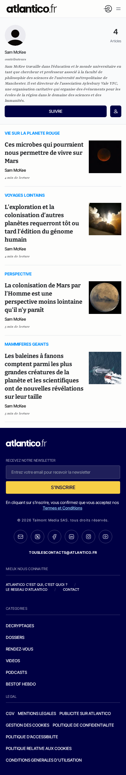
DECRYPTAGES (20, 625)
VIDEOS (13, 660)
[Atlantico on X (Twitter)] (37, 537)
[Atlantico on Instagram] (88, 536)
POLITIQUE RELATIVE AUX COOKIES (38, 748)
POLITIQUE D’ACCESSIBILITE (32, 736)
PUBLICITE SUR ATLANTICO (85, 713)
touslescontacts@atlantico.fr (63, 552)
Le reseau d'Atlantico (26, 589)
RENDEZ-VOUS (19, 648)
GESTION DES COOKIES (27, 725)
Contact (71, 589)
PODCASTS (16, 672)
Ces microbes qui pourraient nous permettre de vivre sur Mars (44, 152)
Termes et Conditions (62, 507)
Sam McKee (15, 170)
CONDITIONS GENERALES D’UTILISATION (44, 760)
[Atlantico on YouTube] (105, 536)
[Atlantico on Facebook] (54, 537)
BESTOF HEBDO (21, 683)
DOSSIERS (15, 637)
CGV (10, 713)
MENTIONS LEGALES (37, 713)
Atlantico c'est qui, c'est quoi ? (36, 584)
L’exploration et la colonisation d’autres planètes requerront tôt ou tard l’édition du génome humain (42, 223)
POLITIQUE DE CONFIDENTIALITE (83, 725)
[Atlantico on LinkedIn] (71, 537)
